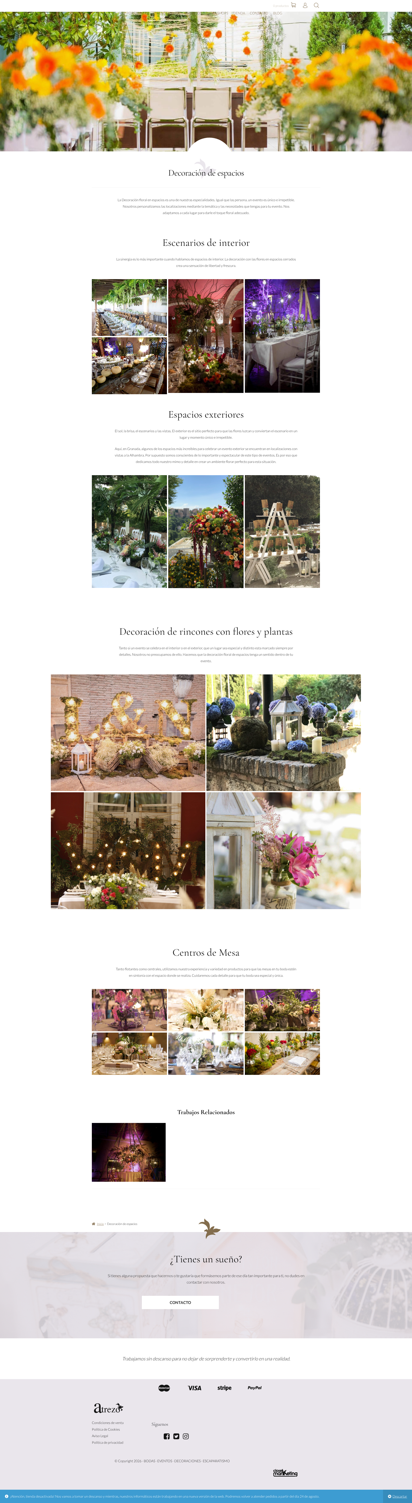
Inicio (100, 1224)
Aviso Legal (100, 1436)
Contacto (259, 13)
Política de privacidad (107, 1442)
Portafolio (137, 13)
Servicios (193, 13)
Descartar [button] (399, 1496)
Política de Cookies (106, 1429)
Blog (277, 13)
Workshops (217, 13)
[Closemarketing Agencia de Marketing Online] (285, 1473)
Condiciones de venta (108, 1423)
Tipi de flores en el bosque (128, 1151)
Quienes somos (166, 13)
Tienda (239, 13)
